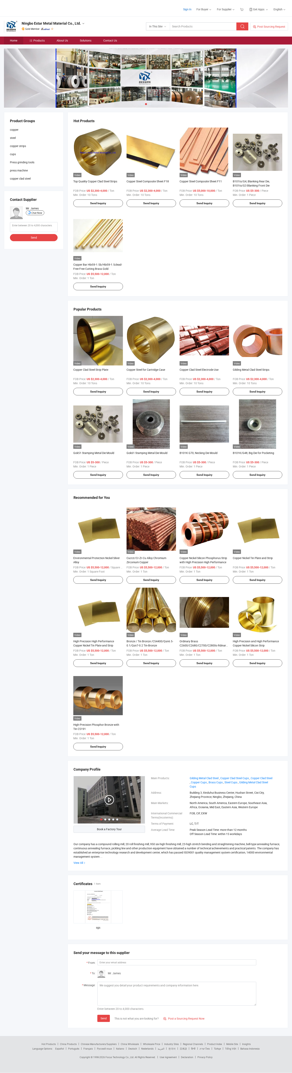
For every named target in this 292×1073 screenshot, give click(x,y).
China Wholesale (130, 1044)
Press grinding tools (22, 162)
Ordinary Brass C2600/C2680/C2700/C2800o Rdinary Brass (203, 645)
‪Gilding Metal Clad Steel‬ (204, 778)
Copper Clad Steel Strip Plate (90, 370)
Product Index (214, 1044)
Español (59, 1048)
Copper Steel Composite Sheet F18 (148, 181)
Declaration (187, 1057)
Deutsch (132, 1048)
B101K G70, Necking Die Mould (199, 453)
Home (13, 40)
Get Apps (258, 9)
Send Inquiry (98, 203)
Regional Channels (193, 1044)
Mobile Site (232, 1044)
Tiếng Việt (230, 1048)
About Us (62, 40)
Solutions (85, 40)
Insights (246, 1044)
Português (73, 1048)
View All (78, 863)
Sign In (187, 9)
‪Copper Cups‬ (199, 782)
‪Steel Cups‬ (230, 782)
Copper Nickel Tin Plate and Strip (253, 558)
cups (13, 154)
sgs (98, 927)
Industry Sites (171, 1044)
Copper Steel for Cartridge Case (146, 370)
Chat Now (36, 212)
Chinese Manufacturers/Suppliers (99, 1044)
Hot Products (49, 1044)
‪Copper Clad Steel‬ (261, 778)
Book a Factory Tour (109, 829)
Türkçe (217, 1048)
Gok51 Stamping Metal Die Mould (93, 453)
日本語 (183, 1048)
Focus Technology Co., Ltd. (120, 1057)
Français (88, 1048)
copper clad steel (20, 178)
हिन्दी (193, 1048)
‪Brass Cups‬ (216, 782)
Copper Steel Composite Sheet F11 (201, 181)
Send (104, 1018)
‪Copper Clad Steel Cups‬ (234, 778)
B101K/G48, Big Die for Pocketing (253, 453)
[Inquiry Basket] (242, 9)
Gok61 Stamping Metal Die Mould (147, 453)
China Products (68, 1044)
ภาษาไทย (205, 1048)
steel (13, 138)
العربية (161, 1048)
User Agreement (168, 1057)
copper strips (18, 146)
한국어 (172, 1048)
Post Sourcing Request (271, 26)
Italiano (120, 1048)
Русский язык (104, 1048)
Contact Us (110, 40)
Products (39, 40)
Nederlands (147, 1048)
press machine (19, 170)
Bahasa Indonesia (250, 1048)
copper (14, 130)
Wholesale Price (151, 1044)
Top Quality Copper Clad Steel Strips (95, 181)
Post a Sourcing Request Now (184, 1018)
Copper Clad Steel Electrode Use (199, 370)
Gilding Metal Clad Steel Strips (251, 370)
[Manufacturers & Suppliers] (29, 8)
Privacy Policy (205, 1057)
